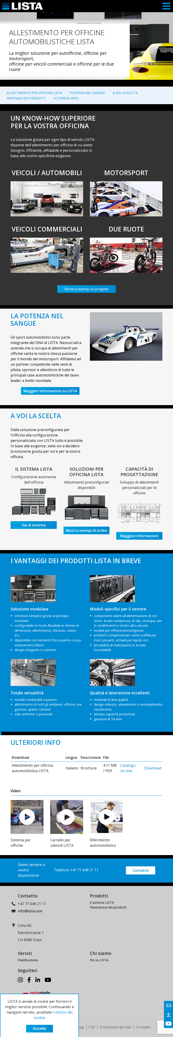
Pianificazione (28, 960)
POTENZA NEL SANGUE (87, 93)
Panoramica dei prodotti (108, 907)
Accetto (39, 1028)
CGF (92, 1027)
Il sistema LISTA (102, 902)
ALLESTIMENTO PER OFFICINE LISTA (34, 93)
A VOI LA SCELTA (125, 93)
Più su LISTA (99, 960)
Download (152, 768)
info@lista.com (30, 911)
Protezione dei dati (115, 1027)
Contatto (140, 870)
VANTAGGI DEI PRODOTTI (26, 98)
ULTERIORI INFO (66, 98)
